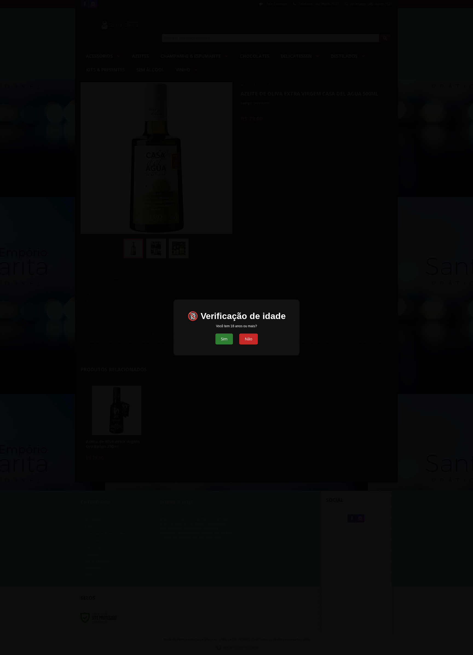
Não (248, 338)
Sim (224, 338)
